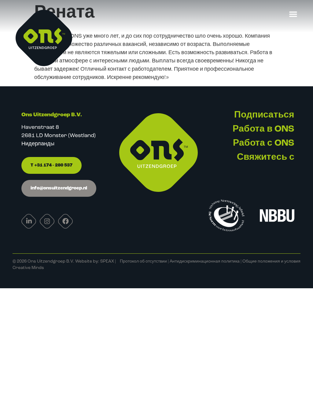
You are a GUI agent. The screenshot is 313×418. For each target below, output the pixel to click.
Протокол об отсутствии (143, 261)
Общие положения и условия (271, 261)
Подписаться (264, 115)
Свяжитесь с (265, 157)
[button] (293, 14)
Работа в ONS (263, 129)
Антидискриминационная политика (205, 261)
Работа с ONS (263, 143)
